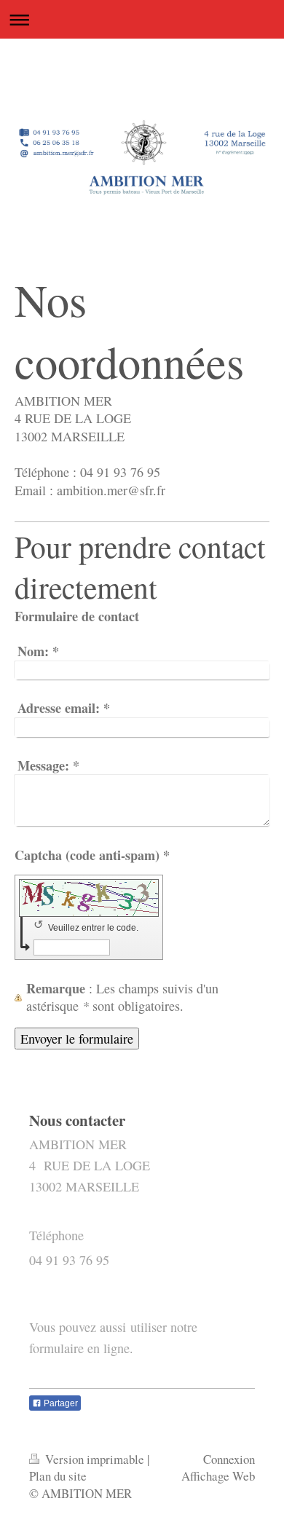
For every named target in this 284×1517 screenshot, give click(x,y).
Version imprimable (94, 1459)
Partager (60, 1403)
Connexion (229, 1459)
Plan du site (58, 1475)
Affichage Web (218, 1475)
